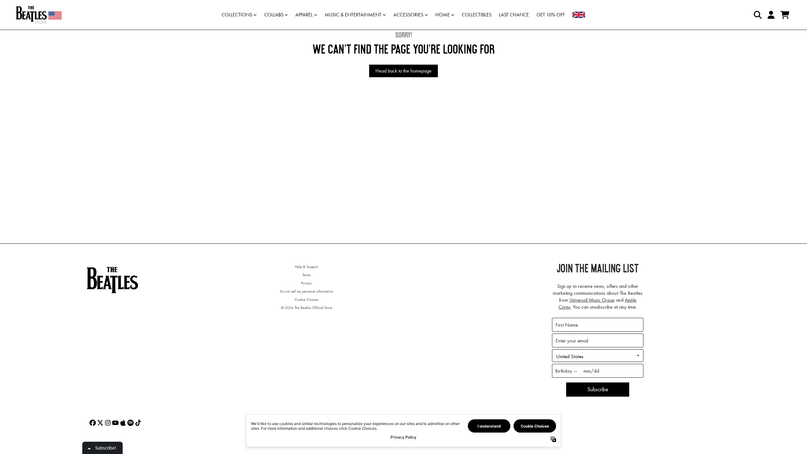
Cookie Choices (306, 299)
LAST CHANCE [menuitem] (514, 14)
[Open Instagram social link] (108, 423)
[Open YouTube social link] (115, 423)
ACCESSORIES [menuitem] (408, 14)
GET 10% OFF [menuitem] (551, 14)
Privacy (306, 283)
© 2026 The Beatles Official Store (306, 307)
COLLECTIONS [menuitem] (237, 14)
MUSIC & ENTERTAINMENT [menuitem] (353, 14)
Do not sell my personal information (306, 291)
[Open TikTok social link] (138, 423)
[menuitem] (578, 15)
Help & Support (306, 266)
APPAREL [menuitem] (304, 14)
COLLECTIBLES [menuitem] (476, 14)
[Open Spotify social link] (130, 423)
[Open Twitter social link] (100, 423)
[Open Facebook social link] (93, 423)
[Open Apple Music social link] (123, 423)
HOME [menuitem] (442, 14)
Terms (306, 274)
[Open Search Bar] (757, 14)
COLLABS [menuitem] (273, 14)
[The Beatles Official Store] (38, 15)
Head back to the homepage (403, 70)
